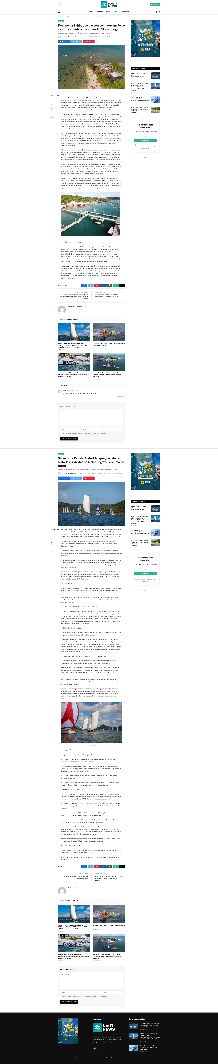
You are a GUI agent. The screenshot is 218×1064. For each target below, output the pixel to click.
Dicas (117, 12)
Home (91, 12)
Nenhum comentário (105, 473)
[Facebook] (52, 100)
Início (59, 16)
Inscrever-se (155, 4)
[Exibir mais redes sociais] (96, 41)
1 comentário (103, 36)
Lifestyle (125, 12)
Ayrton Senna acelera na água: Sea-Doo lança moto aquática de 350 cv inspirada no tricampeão (140, 110)
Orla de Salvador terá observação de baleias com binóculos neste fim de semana (140, 99)
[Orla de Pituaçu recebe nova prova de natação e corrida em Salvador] (109, 332)
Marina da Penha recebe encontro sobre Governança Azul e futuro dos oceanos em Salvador (107, 375)
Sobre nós (99, 12)
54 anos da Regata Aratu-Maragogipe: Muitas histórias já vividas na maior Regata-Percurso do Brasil (74, 296)
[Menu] (59, 12)
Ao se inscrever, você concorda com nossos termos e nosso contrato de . (145, 146)
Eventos (61, 21)
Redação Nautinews (69, 36)
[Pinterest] (52, 113)
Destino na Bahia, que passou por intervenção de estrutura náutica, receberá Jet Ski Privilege (109, 878)
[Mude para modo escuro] (156, 12)
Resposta (121, 396)
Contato (109, 12)
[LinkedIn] (52, 108)
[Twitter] (52, 104)
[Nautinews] (109, 4)
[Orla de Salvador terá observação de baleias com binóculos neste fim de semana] (155, 99)
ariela (64, 390)
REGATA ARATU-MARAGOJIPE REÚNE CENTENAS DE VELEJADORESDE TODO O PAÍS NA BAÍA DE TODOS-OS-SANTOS (73, 345)
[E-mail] (52, 117)
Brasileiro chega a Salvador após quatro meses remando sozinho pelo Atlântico (139, 75)
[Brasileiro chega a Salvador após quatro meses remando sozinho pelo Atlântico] (155, 75)
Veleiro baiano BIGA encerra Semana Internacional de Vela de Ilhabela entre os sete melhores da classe (73, 375)
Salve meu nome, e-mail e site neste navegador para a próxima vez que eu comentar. (85, 433)
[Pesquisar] (159, 12)
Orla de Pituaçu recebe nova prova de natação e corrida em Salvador (109, 344)
